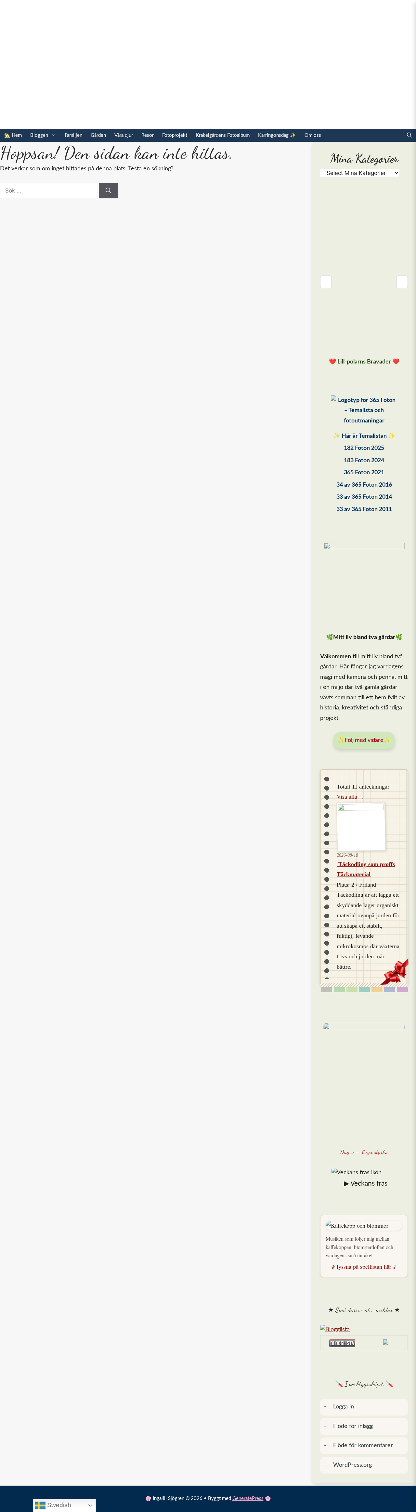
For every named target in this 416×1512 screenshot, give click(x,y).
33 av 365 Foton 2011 (364, 509)
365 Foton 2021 (364, 473)
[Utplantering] (364, 989)
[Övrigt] (402, 989)
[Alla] (326, 989)
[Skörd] (377, 989)
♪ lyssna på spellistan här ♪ (364, 1266)
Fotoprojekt (174, 135)
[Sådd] (339, 989)
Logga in (343, 1407)
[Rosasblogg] (364, 1330)
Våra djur (123, 135)
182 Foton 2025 (364, 448)
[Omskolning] (352, 989)
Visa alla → (351, 796)
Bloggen (39, 135)
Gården (98, 135)
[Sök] (108, 191)
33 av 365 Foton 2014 (364, 497)
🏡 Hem (13, 135)
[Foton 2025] (364, 412)
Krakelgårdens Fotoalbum (223, 135)
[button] (409, 135)
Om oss (313, 135)
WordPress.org (352, 1465)
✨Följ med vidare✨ (364, 740)
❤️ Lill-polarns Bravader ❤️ (364, 362)
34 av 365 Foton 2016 (364, 485)
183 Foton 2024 (364, 461)
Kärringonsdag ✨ (277, 135)
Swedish (58, 1505)
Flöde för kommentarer (363, 1445)
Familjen (73, 135)
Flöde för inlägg (353, 1426)
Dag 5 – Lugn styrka (364, 1151)
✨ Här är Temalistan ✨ (364, 436)
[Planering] (389, 989)
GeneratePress (248, 1498)
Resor (147, 135)
